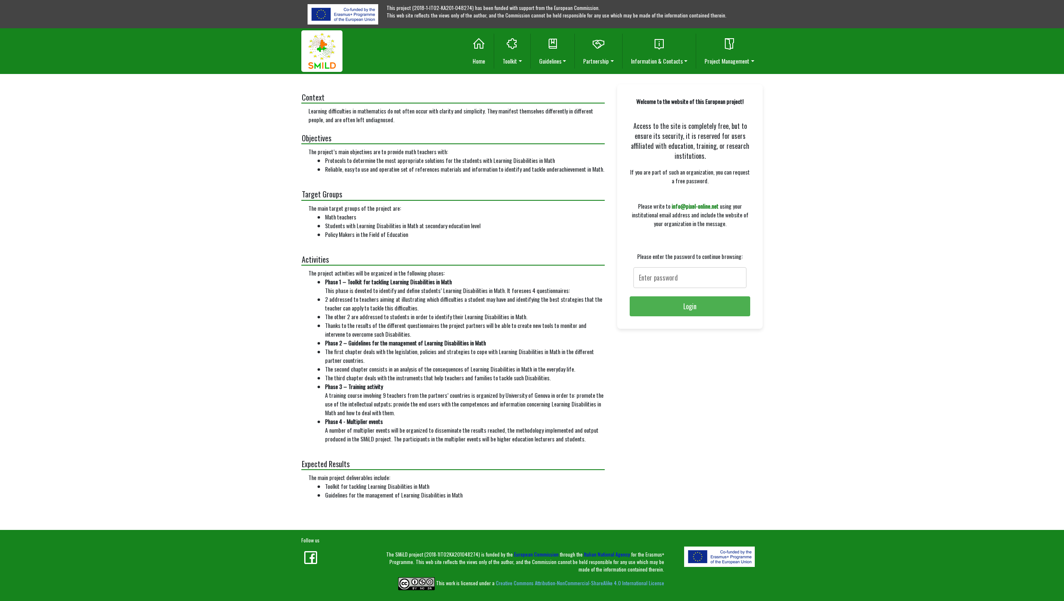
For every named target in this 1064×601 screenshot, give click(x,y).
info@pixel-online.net (695, 206)
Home (479, 61)
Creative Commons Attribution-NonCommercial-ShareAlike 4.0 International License (580, 582)
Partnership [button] (596, 61)
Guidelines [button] (550, 61)
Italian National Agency (607, 554)
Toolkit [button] (509, 61)
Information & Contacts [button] (657, 61)
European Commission (536, 554)
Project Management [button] (726, 61)
